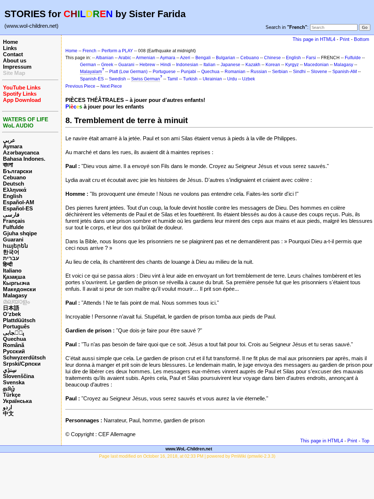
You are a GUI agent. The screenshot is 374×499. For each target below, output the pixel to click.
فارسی (11, 215)
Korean (273, 64)
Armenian (145, 57)
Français (14, 221)
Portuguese (164, 71)
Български (17, 171)
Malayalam (91, 71)
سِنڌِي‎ (10, 370)
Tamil (172, 78)
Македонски (19, 289)
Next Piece (111, 86)
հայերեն (15, 246)
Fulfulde (13, 227)
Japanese (230, 64)
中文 (8, 413)
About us (14, 60)
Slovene (319, 71)
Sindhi (299, 71)
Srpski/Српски (22, 364)
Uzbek (248, 78)
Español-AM (18, 202)
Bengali (203, 57)
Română (13, 345)
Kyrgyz (292, 64)
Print (345, 39)
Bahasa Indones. (24, 159)
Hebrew (147, 64)
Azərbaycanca (21, 152)
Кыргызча (16, 283)
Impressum (17, 67)
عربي (9, 140)
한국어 (11, 252)
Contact (13, 54)
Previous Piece (80, 86)
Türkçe (11, 395)
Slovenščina (18, 376)
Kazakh (252, 64)
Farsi (311, 57)
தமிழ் (9, 388)
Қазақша (14, 277)
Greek (107, 64)
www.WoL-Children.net (188, 449)
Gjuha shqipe (20, 233)
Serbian (280, 71)
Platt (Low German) (128, 71)
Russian (259, 71)
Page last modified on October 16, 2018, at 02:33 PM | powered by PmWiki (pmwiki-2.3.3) (187, 456)
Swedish (117, 78)
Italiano (12, 270)
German (88, 64)
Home (10, 42)
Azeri (185, 57)
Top (365, 440)
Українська (17, 401)
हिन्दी (7, 264)
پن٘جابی (13, 333)
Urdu (232, 78)
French (89, 50)
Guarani (13, 239)
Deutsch (13, 183)
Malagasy (15, 295)
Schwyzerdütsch (24, 357)
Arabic (124, 57)
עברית (11, 258)
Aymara (12, 146)
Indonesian (187, 64)
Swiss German (145, 78)
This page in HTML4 (314, 39)
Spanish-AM (344, 71)
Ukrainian (212, 78)
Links (10, 48)
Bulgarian (225, 57)
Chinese (272, 57)
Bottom (361, 39)
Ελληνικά (14, 190)
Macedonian (316, 64)
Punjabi (188, 71)
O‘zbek (12, 314)
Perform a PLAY (117, 50)
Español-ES (18, 208)
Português (16, 326)
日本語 (11, 308)
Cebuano (14, 177)
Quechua (14, 339)
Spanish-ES (92, 78)
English (12, 196)
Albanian (105, 57)
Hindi (165, 64)
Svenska (13, 382)
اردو (7, 407)
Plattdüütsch (19, 320)
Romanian (235, 71)
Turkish (190, 78)
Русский (14, 351)
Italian (209, 64)
